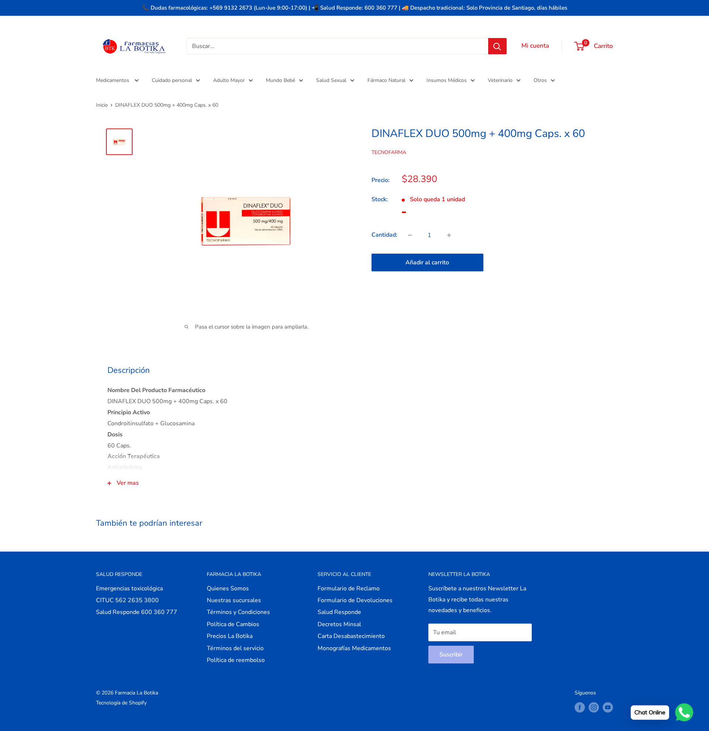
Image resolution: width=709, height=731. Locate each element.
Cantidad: (384, 235)
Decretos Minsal (339, 624)
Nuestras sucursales (234, 600)
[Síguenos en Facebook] (580, 707)
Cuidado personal (172, 80)
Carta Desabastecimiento (351, 636)
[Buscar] (497, 46)
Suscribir (451, 655)
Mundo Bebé (280, 80)
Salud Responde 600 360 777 (136, 612)
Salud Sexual (331, 80)
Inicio (102, 105)
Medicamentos (113, 80)
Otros (540, 80)
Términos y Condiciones (238, 612)
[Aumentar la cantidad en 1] (449, 235)
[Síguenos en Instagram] (594, 707)
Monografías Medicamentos (354, 648)
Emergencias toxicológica (129, 588)
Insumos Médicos (447, 80)
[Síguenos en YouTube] (608, 707)
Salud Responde (339, 612)
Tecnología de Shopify (121, 702)
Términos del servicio (235, 648)
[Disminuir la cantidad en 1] (410, 235)
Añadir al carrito (427, 262)
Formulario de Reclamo (349, 588)
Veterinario (500, 80)
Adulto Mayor (229, 80)
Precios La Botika (230, 636)
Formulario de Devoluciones (355, 600)
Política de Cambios (233, 624)
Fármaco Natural (386, 80)
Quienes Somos (228, 588)
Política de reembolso (236, 660)
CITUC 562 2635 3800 (127, 600)
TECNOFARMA (388, 151)
